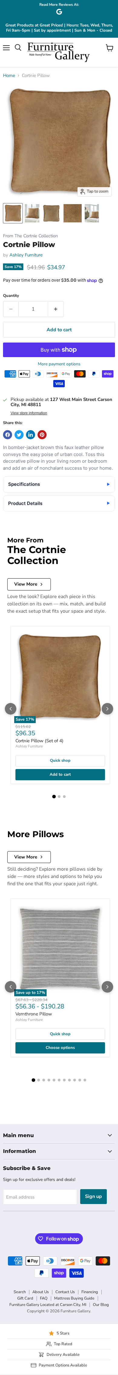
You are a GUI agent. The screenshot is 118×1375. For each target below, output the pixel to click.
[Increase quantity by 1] (56, 309)
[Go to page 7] (64, 1080)
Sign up (93, 1196)
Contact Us (65, 1292)
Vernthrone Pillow (33, 1014)
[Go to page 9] (74, 1080)
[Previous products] (10, 709)
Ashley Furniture (26, 255)
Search (20, 1292)
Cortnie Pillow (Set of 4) (39, 741)
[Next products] (107, 709)
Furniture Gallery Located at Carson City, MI (47, 1304)
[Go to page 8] (69, 1080)
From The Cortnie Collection (30, 235)
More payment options (59, 364)
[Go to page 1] (54, 797)
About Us (40, 1292)
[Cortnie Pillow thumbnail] (12, 213)
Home (9, 75)
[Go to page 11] (85, 1080)
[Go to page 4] (49, 1080)
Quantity (11, 296)
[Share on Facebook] (7, 434)
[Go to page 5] (54, 1080)
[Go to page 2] (59, 796)
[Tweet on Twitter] (19, 434)
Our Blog (101, 1304)
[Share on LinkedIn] (30, 434)
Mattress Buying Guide (74, 1298)
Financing (89, 1292)
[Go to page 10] (79, 1080)
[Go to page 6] (59, 1080)
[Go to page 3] (64, 796)
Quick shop (60, 760)
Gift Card (25, 1298)
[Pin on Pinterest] (42, 434)
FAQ (44, 1298)
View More (25, 584)
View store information (29, 413)
